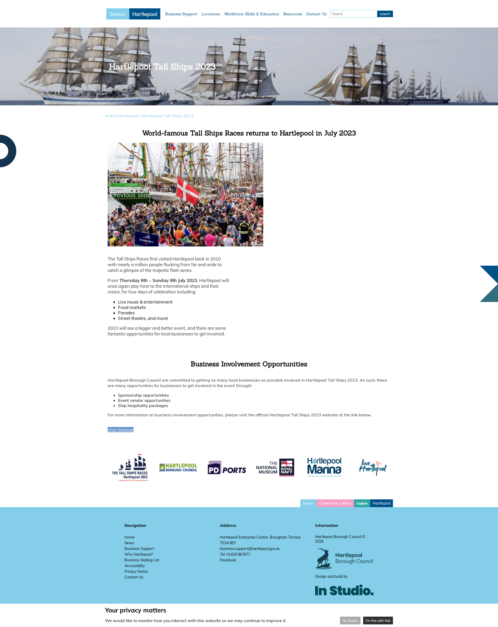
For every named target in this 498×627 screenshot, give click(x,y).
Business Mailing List (142, 560)
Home (130, 537)
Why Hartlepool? (139, 554)
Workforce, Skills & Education (251, 13)
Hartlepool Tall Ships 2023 (168, 115)
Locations (211, 13)
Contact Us (316, 13)
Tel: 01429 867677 (235, 554)
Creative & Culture (335, 503)
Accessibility (135, 565)
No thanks (350, 621)
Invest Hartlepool (122, 115)
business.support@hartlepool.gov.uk (250, 548)
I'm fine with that (378, 621)
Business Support (181, 13)
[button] (176, 243)
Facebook (228, 560)
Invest (308, 503)
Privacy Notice (136, 571)
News (129, 543)
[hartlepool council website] (344, 568)
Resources (292, 13)
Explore (362, 503)
